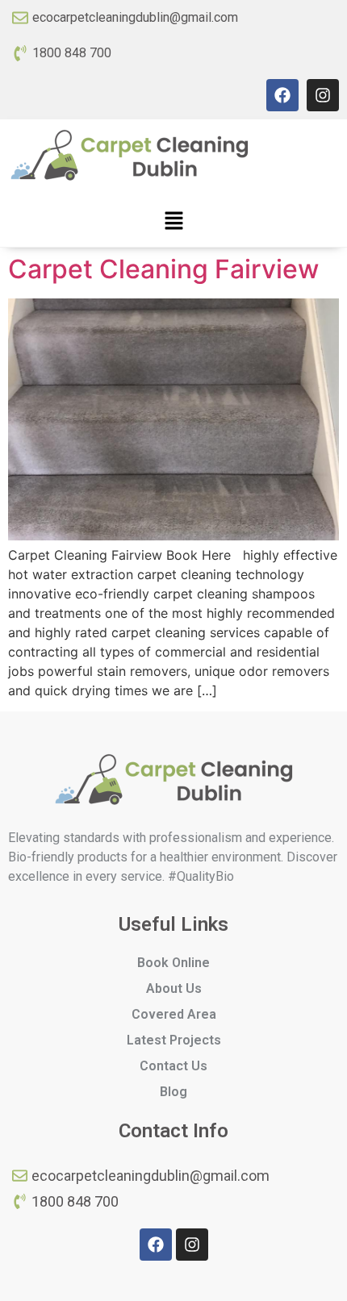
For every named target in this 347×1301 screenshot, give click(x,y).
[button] (173, 221)
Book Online (173, 962)
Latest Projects (174, 1040)
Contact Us (173, 1066)
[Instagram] (323, 95)
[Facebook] (282, 95)
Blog (173, 1091)
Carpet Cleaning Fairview (163, 269)
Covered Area (174, 1014)
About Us (174, 988)
